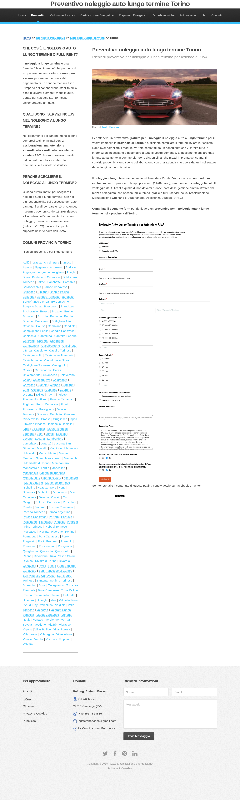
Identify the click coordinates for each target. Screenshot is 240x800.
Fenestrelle (30, 399)
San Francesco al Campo (55, 570)
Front (64, 404)
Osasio (55, 497)
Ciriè (26, 389)
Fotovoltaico (188, 15)
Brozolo (57, 311)
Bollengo (28, 296)
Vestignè (40, 624)
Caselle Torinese (60, 350)
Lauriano (28, 433)
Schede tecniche (163, 15)
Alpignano (41, 267)
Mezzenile (71, 458)
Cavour (27, 370)
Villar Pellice (42, 629)
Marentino (71, 448)
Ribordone (41, 556)
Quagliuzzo (30, 551)
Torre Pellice (69, 590)
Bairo (26, 277)
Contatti (216, 15)
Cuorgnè (65, 389)
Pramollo (66, 541)
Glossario (29, 706)
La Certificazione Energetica (97, 728)
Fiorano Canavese (62, 399)
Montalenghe (31, 477)
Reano (27, 556)
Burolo (68, 316)
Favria (51, 394)
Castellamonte (32, 360)
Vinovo (27, 639)
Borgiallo (68, 296)
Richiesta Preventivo (50, 37)
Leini (40, 433)
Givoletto (56, 414)
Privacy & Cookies (35, 713)
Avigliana (58, 272)
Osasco (44, 497)
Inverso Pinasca (35, 424)
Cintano (55, 385)
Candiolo (70, 326)
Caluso (40, 326)
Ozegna (28, 502)
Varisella (28, 614)
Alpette (27, 267)
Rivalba (28, 561)
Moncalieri (58, 468)
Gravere (69, 414)
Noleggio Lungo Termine (87, 37)
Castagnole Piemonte (59, 355)
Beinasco (29, 292)
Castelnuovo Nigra (56, 360)
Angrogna (29, 272)
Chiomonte (60, 380)
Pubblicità (29, 721)
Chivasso (29, 385)
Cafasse (28, 326)
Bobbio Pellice (59, 292)
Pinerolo (72, 521)
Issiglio (67, 424)
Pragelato (29, 541)
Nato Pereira (110, 127)
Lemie (50, 433)
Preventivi (38, 15)
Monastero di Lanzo (36, 468)
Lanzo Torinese (57, 428)
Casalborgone (50, 345)
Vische (38, 639)
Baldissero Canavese (46, 277)
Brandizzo (67, 306)
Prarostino (29, 546)
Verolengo (52, 619)
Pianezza (45, 521)
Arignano (44, 272)
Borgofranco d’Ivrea (36, 301)
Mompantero (60, 463)
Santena (42, 580)
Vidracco (65, 624)
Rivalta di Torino (46, 561)
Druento (28, 394)
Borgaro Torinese (48, 296)
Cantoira (60, 336)
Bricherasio (30, 311)
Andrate (71, 267)
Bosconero (51, 306)
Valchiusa (46, 605)
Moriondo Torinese (57, 482)
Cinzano (67, 385)
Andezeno (56, 267)
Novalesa (29, 492)
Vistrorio (51, 639)
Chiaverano (67, 375)
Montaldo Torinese (52, 472)
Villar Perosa (61, 629)
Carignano (57, 340)
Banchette (54, 282)
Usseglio (42, 600)
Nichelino (29, 487)
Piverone (57, 531)
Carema (42, 340)
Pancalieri (69, 502)
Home (22, 15)
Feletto (62, 394)
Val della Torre (68, 600)
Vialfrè (52, 624)
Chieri (27, 380)
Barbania (69, 282)
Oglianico (44, 492)
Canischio (29, 336)
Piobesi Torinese (56, 526)
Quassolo (46, 551)
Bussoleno (42, 321)
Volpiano (65, 639)
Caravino (29, 340)
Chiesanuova (41, 380)
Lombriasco (30, 443)
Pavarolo (40, 507)
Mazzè (63, 453)
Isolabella (54, 424)
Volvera (28, 644)
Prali (41, 541)
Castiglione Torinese (36, 365)
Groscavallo (31, 419)
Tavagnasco (56, 585)
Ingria (73, 419)
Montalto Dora (51, 477)
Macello (42, 448)
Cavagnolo (59, 365)
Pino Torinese (33, 526)
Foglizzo (28, 404)
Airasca (37, 262)
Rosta (52, 565)
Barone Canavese (55, 287)
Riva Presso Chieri (62, 556)
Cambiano (54, 326)
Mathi (42, 453)
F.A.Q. (27, 698)
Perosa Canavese (35, 517)
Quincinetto (62, 551)
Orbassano (59, 492)
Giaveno (42, 414)
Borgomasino (60, 301)
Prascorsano (47, 546)
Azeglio (71, 272)
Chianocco (50, 375)
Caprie (72, 336)
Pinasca (59, 521)
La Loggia (38, 428)
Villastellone (64, 634)
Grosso (46, 419)
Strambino (29, 585)
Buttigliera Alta (61, 321)
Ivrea (26, 428)
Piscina (44, 531)
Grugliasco (60, 419)
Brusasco (29, 316)
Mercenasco (53, 458)
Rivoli (42, 565)
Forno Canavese (47, 404)
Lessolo (61, 433)
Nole (53, 487)
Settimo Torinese (61, 580)
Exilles (40, 394)
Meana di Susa (33, 458)
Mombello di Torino (37, 463)
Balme (41, 282)
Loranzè (46, 443)
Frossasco (30, 409)
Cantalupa (45, 336)
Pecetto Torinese (34, 512)
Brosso (44, 311)
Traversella (41, 595)
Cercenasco (43, 370)
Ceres (57, 370)
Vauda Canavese (47, 614)
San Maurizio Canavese (39, 575)
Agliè (26, 262)
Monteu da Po (33, 482)
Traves (55, 595)
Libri (204, 15)
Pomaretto (30, 536)
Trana (28, 595)
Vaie (53, 600)
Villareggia (47, 634)
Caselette (40, 350)
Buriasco (56, 316)
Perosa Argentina (59, 512)
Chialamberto (32, 375)
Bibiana (43, 292)
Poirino (69, 531)
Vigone (27, 629)
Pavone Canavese (61, 507)
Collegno (37, 389)
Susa (42, 585)
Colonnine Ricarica (62, 15)
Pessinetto (30, 521)
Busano (28, 321)
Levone (28, 438)
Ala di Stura (51, 262)
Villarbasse (30, 634)
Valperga (42, 610)
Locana (40, 438)
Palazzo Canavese (48, 502)
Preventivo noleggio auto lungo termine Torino (120, 4)
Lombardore (55, 438)
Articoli (27, 691)
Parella (27, 507)
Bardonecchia (32, 287)
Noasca (43, 487)
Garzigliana (46, 409)
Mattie (52, 453)
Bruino (68, 311)
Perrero (54, 517)
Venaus (38, 619)
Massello (30, 453)
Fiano (44, 399)
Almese (67, 262)
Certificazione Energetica (97, 15)
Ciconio (43, 385)
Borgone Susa (32, 306)
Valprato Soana (61, 610)
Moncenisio (30, 472)
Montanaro (71, 477)
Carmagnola (31, 345)
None (62, 487)
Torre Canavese (48, 590)
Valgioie (60, 605)
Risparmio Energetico (133, 15)
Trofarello (69, 595)
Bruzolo (43, 316)
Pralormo (52, 541)
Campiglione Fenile (35, 331)
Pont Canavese (49, 536)
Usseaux (28, 600)
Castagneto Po (32, 355)
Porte (65, 536)
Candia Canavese (63, 331)
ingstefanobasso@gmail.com (97, 721)
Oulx (66, 497)
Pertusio (66, 517)
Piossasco (30, 531)
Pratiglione (65, 546)
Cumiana (51, 389)
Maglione (56, 448)
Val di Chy (31, 605)
